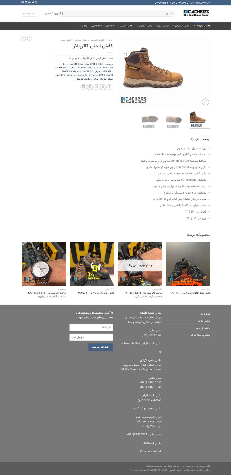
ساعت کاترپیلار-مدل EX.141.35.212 (47, 293)
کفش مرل (163, 26)
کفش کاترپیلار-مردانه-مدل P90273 (96, 293)
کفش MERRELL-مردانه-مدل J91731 (190, 293)
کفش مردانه (81, 40)
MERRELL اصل (62, 68)
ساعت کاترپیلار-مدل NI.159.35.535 (143, 293)
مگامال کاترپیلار (83, 79)
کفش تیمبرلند (145, 26)
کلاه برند (83, 26)
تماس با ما (204, 321)
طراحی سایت (203, 470)
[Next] (122, 72)
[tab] (206, 139)
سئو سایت (189, 470)
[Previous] (204, 72)
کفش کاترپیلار (202, 26)
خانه (110, 40)
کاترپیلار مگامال (84, 75)
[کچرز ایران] (195, 14)
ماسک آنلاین (175, 470)
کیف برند (109, 26)
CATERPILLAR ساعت (102, 68)
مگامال (95, 79)
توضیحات (206, 139)
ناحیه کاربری (203, 328)
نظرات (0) (194, 139)
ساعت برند (96, 26)
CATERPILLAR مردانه (80, 68)
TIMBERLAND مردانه (103, 75)
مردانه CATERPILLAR (66, 75)
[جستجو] (61, 14)
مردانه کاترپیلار (106, 79)
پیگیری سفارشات (200, 335)
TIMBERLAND (68, 71)
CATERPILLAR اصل (94, 64)
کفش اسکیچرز (182, 26)
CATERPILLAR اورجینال (73, 64)
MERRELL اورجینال (104, 71)
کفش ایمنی (65, 40)
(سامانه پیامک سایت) (138, 470)
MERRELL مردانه (85, 71)
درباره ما (205, 314)
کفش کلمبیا (126, 26)
